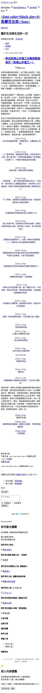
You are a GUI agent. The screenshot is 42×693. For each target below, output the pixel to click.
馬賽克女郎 (5, 462)
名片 (7, 49)
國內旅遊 (18, 481)
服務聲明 (24, 661)
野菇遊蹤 (18, 484)
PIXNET (10, 659)
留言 (24, 475)
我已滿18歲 (5, 688)
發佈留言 (5, 506)
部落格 (8, 46)
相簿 (7, 44)
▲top (3, 488)
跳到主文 (4, 28)
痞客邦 (19, 475)
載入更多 (5, 492)
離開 (12, 688)
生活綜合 (19, 39)
